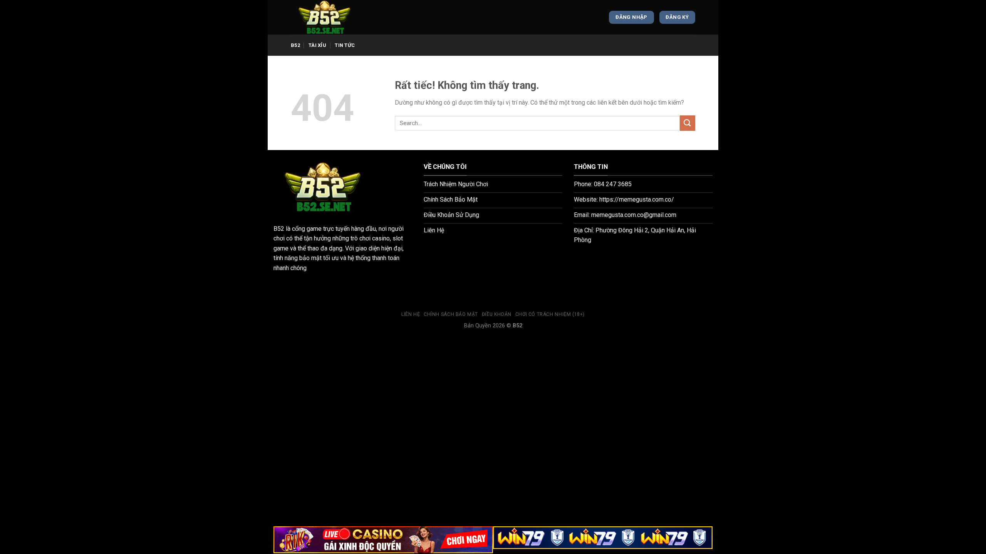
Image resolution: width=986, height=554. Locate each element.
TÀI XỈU (317, 45)
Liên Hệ (410, 314)
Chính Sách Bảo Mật (451, 314)
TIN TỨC (345, 45)
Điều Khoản (496, 314)
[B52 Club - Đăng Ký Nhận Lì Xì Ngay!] (329, 17)
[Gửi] (687, 122)
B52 (295, 45)
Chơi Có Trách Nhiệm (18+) (550, 314)
